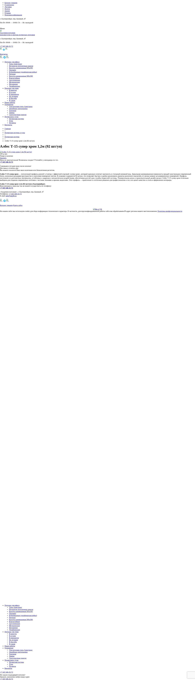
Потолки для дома (12, 88)
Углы (11, 121)
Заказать (3, 158)
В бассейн (13, 98)
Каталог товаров (11, 3)
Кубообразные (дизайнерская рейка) (23, 72)
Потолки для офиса (12, 62)
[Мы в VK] (97, 209)
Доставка (8, 7)
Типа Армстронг (15, 64)
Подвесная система (16, 119)
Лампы (11, 113)
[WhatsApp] (1, 50)
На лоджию (13, 96)
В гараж (12, 100)
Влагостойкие (14, 78)
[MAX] (6, 50)
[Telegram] (4, 50)
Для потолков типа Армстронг (21, 107)
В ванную (13, 90)
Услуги (7, 9)
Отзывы (8, 13)
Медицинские (14, 82)
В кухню (12, 92)
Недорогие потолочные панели (21, 66)
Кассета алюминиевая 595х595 (21, 68)
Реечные (12, 74)
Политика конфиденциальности (170, 211)
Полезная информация (13, 15)
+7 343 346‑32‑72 (6, 46)
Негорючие (13, 84)
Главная (8, 129)
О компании (9, 5)
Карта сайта (17, 205)
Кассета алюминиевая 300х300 (21, 76)
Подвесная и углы (11, 117)
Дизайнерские (14, 86)
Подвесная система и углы (15, 133)
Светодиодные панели (17, 115)
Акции (7, 11)
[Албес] (16, 152)
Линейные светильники (18, 109)
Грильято (12, 70)
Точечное (12, 111)
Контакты (8, 125)
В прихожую (14, 94)
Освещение (9, 104)
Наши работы (10, 102)
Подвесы (12, 123)
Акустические (14, 80)
